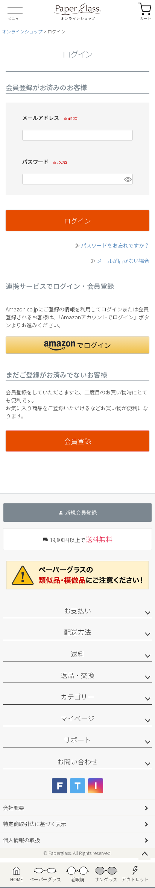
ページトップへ (144, 854)
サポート (77, 740)
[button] (77, 345)
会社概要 (13, 807)
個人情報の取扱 (21, 840)
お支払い (77, 610)
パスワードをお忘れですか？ (115, 245)
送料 (77, 653)
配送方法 (77, 632)
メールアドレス (48, 117)
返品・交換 (77, 675)
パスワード (43, 161)
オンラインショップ (22, 31)
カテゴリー (77, 696)
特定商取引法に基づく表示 (34, 824)
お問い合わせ (77, 761)
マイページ (77, 718)
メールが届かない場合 (123, 260)
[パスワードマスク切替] (127, 179)
